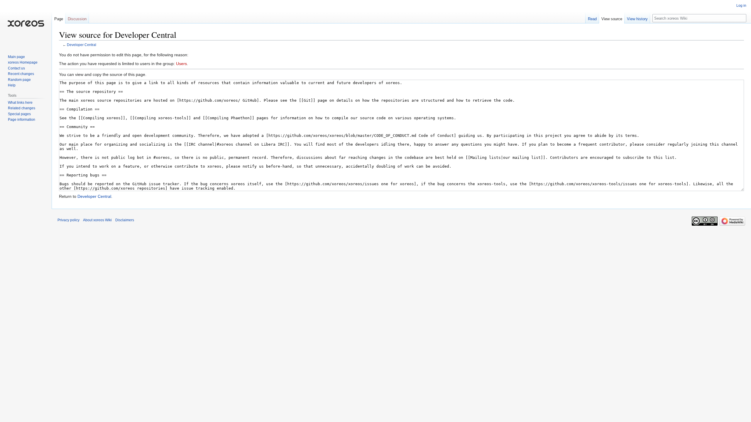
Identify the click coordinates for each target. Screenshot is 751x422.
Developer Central (81, 45)
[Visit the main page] (25, 23)
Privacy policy (68, 220)
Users (181, 63)
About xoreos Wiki (97, 220)
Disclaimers (124, 220)
